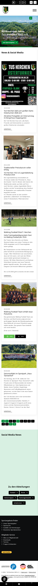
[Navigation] (34, 10)
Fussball (12, 492)
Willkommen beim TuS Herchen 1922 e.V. (14, 33)
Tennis (23, 492)
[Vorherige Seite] (7, 421)
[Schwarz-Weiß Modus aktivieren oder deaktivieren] (13, 2)
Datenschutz (32, 572)
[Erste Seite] (3, 421)
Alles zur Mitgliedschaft (10, 538)
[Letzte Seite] (14, 424)
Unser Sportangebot (9, 523)
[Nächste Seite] (10, 424)
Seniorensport (9, 498)
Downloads (6, 540)
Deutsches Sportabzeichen (12, 530)
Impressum (24, 572)
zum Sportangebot (9, 42)
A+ (24, 2)
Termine (5, 542)
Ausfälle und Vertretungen (11, 527)
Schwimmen (18, 503)
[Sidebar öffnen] (35, 2)
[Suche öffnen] (31, 2)
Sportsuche (7, 525)
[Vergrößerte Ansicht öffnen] (19, 149)
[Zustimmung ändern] (4, 579)
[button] (30, 18)
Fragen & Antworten (9, 544)
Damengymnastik (25, 498)
